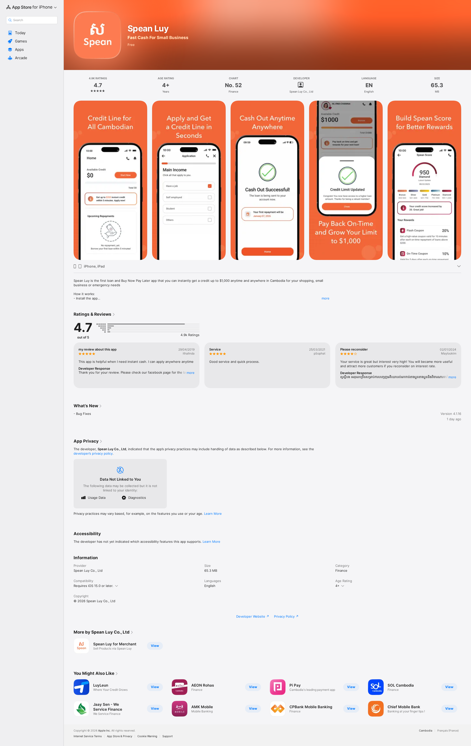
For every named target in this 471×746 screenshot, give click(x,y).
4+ (337, 586)
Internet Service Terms (88, 736)
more (325, 298)
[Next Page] (466, 180)
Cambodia (425, 730)
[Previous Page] (68, 180)
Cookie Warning (147, 736)
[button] (31, 33)
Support (167, 736)
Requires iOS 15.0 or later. (93, 586)
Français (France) (448, 730)
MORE (191, 373)
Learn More (213, 513)
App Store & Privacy (119, 736)
